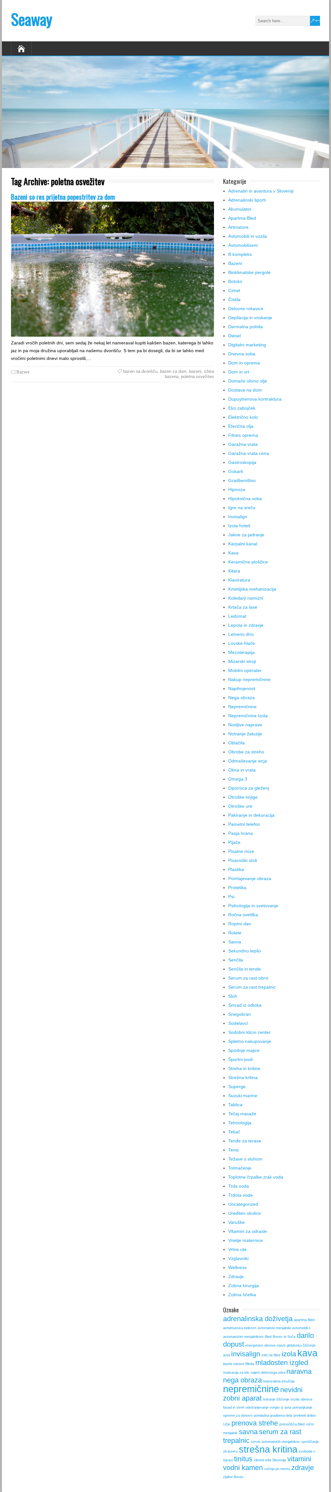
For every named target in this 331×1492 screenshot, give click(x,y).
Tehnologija (239, 1122)
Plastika (236, 869)
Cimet (234, 290)
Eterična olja (240, 426)
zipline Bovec (233, 1477)
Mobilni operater (245, 670)
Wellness (237, 1267)
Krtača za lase (242, 607)
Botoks (235, 281)
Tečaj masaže (242, 1113)
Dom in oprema (244, 362)
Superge (237, 1086)
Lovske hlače (241, 643)
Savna (234, 941)
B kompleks (240, 254)
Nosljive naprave (245, 724)
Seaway (31, 18)
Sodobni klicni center (249, 1032)
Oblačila (236, 742)
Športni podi (240, 1059)
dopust (233, 1344)
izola (289, 1354)
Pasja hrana (240, 833)
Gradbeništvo (242, 480)
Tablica (235, 1104)
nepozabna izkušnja (278, 1381)
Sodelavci (238, 1023)
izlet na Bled (271, 1355)
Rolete (234, 932)
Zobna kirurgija (243, 1285)
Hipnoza (236, 489)
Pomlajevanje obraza (249, 878)
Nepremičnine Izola (248, 715)
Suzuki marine (242, 1095)
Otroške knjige (243, 797)
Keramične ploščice (248, 561)
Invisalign (237, 516)
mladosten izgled (281, 1363)
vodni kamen (243, 1468)
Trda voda (238, 1186)
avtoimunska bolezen (239, 1328)
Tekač (234, 1131)
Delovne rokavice (245, 308)
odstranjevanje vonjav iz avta (268, 1407)
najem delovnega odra (268, 1372)
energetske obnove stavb (265, 1345)
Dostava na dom (245, 390)
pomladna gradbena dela (273, 1415)
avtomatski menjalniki (274, 1328)
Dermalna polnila (245, 326)
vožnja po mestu (277, 1469)
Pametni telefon (244, 824)
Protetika (237, 887)
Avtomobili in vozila (247, 236)
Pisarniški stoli (242, 860)
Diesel (234, 335)
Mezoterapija (241, 652)
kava (307, 1353)
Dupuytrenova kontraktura (255, 399)
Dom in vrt (238, 371)
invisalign (245, 1354)
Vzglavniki (238, 1258)
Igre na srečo (241, 507)
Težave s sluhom (245, 1158)
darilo (305, 1335)
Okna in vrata (242, 769)
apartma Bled (304, 1320)
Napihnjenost (241, 688)
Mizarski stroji (242, 661)
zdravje (302, 1468)
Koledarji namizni (245, 598)
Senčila (235, 959)
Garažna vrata (243, 444)
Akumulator (239, 209)
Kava (233, 552)
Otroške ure (240, 806)
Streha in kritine (244, 1068)
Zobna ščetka (242, 1294)
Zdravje (236, 1276)
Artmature (238, 227)
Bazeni (22, 372)
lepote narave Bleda (238, 1364)
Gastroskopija (242, 462)
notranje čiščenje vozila (281, 1399)
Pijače (234, 842)
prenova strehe (254, 1423)
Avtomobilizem (243, 245)
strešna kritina (268, 1449)
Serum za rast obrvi (248, 978)
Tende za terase (244, 1140)
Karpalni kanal (242, 543)
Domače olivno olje (247, 381)
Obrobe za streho (246, 751)
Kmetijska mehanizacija (252, 589)
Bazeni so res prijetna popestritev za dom (63, 197)
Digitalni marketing (247, 344)
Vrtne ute (237, 1249)
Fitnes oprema (243, 435)
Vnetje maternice (245, 1240)
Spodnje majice (244, 1050)
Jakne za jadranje (246, 534)
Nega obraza (241, 697)
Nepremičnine (242, 706)
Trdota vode (240, 1195)
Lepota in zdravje (245, 625)
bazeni (195, 371)
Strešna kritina (243, 1077)
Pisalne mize (241, 851)
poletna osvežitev (197, 376)
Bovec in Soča (284, 1337)
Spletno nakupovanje (249, 1041)
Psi (231, 896)
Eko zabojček (241, 408)
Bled (268, 1337)
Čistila (234, 299)
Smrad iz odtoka (245, 1005)
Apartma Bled (242, 218)
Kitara (234, 570)
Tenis (233, 1149)
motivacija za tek (236, 1372)
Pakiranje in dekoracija (251, 815)
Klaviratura (239, 580)
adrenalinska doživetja (258, 1319)
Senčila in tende (244, 969)
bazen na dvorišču (140, 371)
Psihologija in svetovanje (253, 905)
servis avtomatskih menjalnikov (275, 1442)
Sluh (232, 996)
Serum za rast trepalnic (252, 987)
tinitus (243, 1459)
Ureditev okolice (244, 1213)
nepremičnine (251, 1388)
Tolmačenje (239, 1168)
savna (248, 1432)
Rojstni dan (239, 923)
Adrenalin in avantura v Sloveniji (261, 191)
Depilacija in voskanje (250, 317)
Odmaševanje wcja (247, 760)
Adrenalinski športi (247, 200)
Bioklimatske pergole (249, 272)
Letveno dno (241, 634)
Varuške (236, 1222)
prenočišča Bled (291, 1424)
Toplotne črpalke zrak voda (255, 1177)
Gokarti (235, 471)
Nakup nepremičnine (249, 679)
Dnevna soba (241, 353)
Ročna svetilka (243, 914)
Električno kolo (243, 417)
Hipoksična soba (245, 498)
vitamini (299, 1459)
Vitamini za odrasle (247, 1231)
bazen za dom (173, 371)
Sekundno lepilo (244, 950)
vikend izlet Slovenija (270, 1460)
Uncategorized (243, 1204)
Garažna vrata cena (248, 453)
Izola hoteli (239, 525)
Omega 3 (237, 779)
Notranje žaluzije (245, 733)
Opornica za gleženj (248, 788)
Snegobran (239, 1014)
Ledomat (237, 616)
